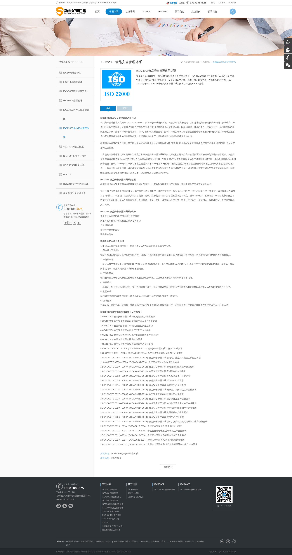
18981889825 (198, 2)
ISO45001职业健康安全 (75, 91)
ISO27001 (147, 11)
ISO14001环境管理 (72, 82)
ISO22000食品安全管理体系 (76, 133)
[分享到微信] (222, 541)
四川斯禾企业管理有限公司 (71, 11)
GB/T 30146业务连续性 (75, 156)
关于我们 (179, 11)
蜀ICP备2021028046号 (121, 552)
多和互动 (232, 552)
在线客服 (173, 3)
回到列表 (168, 467)
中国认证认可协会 (103, 541)
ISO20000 (163, 11)
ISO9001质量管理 (72, 72)
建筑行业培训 (133, 493)
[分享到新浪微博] (228, 541)
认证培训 (130, 11)
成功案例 (195, 11)
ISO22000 (116, 458)
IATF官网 (144, 541)
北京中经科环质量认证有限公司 (181, 541)
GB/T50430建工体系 (73, 146)
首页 (213, 3)
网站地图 (212, 552)
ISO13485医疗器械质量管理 (76, 114)
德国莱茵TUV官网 (158, 541)
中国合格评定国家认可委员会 (126, 541)
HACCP (67, 174)
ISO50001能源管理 (72, 100)
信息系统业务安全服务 (74, 193)
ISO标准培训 (133, 489)
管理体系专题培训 (135, 497)
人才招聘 (221, 3)
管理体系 (113, 11)
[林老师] (79, 223)
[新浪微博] (66, 223)
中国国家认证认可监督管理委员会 (80, 541)
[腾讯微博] (70, 223)
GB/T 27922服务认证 (73, 165)
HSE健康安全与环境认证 (75, 183)
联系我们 (232, 3)
